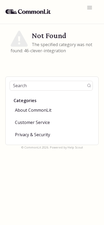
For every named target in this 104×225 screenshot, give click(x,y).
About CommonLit (33, 110)
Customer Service (32, 122)
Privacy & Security (32, 135)
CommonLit (32, 147)
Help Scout (75, 147)
